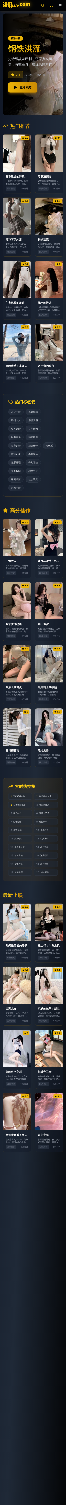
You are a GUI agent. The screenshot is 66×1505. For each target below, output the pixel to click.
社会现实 (33, 479)
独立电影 (33, 437)
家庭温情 (16, 479)
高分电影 (16, 411)
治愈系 (49, 445)
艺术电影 (16, 487)
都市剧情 (16, 445)
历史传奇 (33, 445)
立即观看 (26, 87)
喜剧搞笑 (33, 454)
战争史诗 (33, 470)
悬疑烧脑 (33, 411)
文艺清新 (33, 428)
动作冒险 (16, 428)
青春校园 (16, 470)
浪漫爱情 (33, 420)
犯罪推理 (16, 462)
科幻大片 (16, 420)
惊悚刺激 (16, 454)
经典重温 (16, 437)
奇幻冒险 (33, 462)
